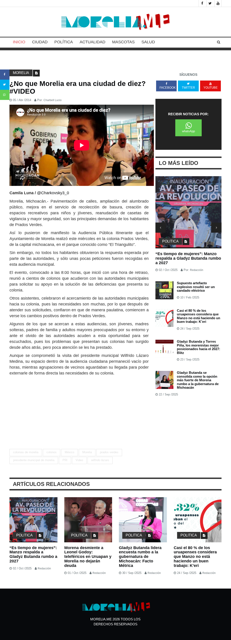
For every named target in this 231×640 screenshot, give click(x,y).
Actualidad (92, 42)
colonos (51, 452)
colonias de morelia (25, 452)
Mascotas (123, 42)
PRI (64, 460)
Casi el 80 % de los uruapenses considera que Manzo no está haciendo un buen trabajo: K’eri (198, 316)
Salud (148, 42)
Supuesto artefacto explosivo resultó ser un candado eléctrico (196, 286)
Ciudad (40, 42)
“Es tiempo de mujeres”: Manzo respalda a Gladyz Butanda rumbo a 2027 (33, 554)
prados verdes (109, 452)
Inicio (19, 42)
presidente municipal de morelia (33, 460)
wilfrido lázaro (100, 460)
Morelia (21, 73)
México (69, 452)
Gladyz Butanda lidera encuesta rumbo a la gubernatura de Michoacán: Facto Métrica (140, 556)
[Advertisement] (79, 409)
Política (63, 42)
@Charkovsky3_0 (53, 193)
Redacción (196, 270)
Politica (170, 241)
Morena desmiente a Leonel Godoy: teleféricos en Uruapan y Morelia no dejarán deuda (186, 258)
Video (79, 460)
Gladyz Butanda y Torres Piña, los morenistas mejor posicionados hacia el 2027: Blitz (198, 347)
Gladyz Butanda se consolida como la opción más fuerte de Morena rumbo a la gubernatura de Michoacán (198, 380)
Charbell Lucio (53, 100)
